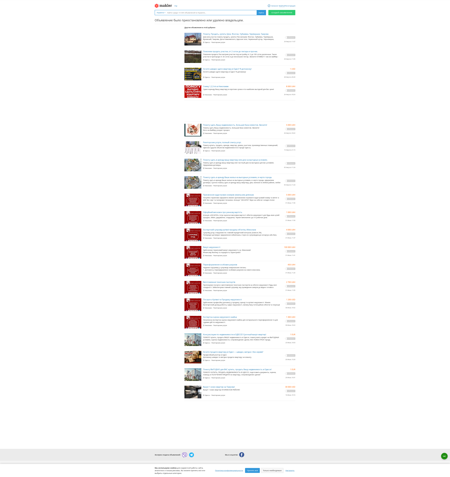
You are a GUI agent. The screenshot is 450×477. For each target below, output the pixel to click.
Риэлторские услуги (218, 42)
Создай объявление (281, 12)
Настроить (289, 470)
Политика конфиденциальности (229, 470)
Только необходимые (272, 470)
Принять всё (252, 470)
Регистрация (290, 6)
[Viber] (185, 455)
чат (444, 456)
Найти (261, 12)
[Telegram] (191, 455)
